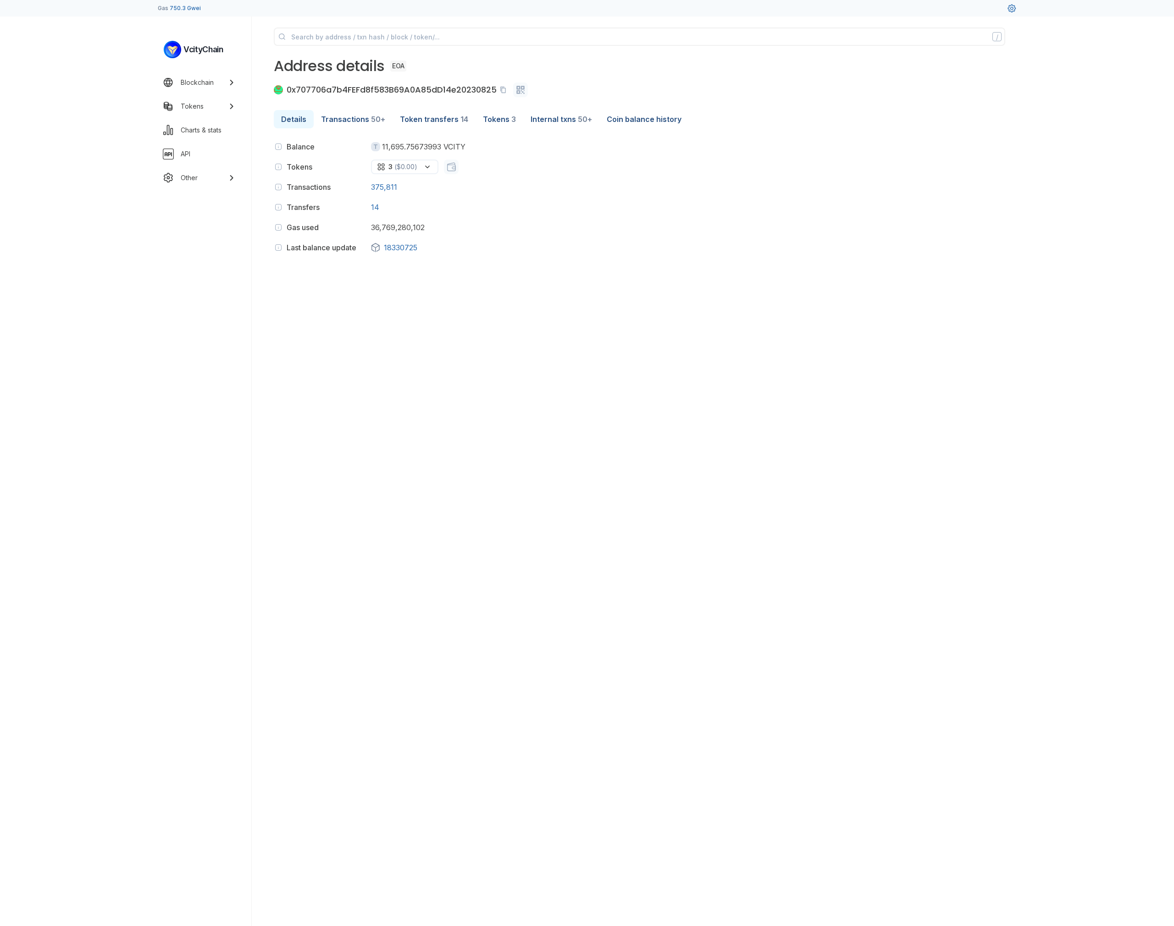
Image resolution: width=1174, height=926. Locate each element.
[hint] (278, 146)
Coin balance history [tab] (644, 119)
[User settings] (1011, 8)
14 (375, 207)
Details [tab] (293, 119)
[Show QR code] (520, 90)
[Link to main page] (172, 49)
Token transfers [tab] (434, 119)
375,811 (384, 187)
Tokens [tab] (499, 119)
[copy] (504, 89)
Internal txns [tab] (561, 119)
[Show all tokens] (451, 167)
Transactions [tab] (353, 119)
